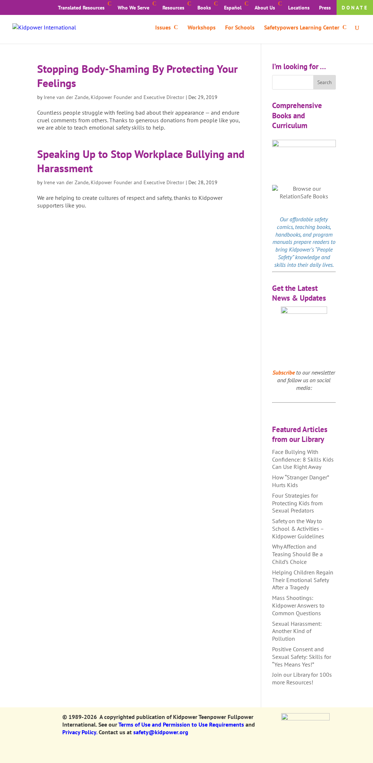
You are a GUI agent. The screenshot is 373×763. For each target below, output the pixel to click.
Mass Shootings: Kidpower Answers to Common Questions (298, 605)
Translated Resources (81, 7)
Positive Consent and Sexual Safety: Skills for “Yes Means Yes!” (301, 656)
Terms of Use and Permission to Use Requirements (181, 724)
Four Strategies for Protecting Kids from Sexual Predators (297, 503)
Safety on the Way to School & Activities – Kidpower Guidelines (298, 528)
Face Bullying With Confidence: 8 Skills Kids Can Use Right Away (303, 459)
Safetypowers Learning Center (301, 28)
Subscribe (283, 372)
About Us (265, 7)
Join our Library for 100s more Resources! (302, 678)
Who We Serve (133, 7)
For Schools (240, 28)
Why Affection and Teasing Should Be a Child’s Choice (297, 554)
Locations (299, 7)
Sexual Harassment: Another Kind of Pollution (297, 631)
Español (233, 7)
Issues (163, 28)
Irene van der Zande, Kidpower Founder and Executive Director (114, 97)
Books (204, 7)
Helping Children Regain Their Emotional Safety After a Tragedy (302, 580)
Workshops (202, 28)
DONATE (355, 7)
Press (325, 7)
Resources (173, 7)
